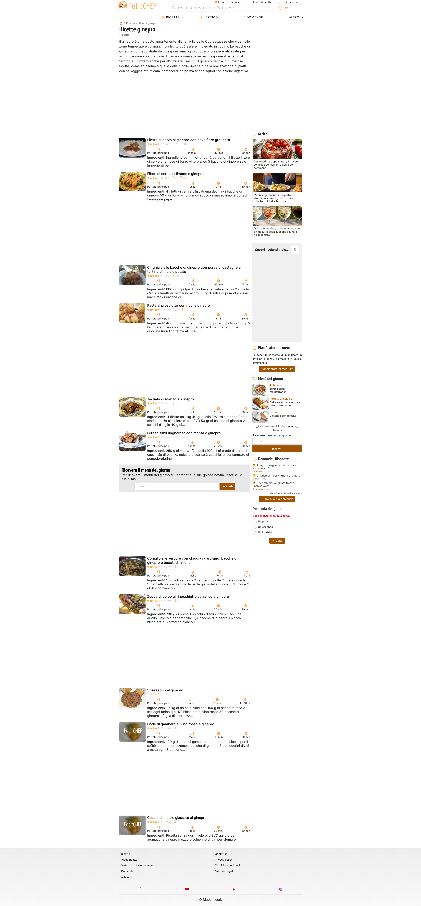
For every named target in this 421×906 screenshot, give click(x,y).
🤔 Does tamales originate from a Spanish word (273, 484)
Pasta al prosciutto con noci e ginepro (178, 305)
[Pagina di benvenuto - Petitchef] (121, 23)
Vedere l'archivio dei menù (276, 426)
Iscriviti (227, 486)
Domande (254, 17)
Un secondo (265, 526)
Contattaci (221, 854)
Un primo (264, 521)
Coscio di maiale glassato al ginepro (177, 818)
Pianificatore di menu (275, 369)
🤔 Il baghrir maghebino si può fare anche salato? (274, 467)
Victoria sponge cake (283, 415)
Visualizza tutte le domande (285, 493)
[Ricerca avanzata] (286, 8)
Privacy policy (224, 859)
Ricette (172, 17)
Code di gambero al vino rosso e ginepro (180, 724)
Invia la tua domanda (278, 499)
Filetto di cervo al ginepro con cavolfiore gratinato (188, 140)
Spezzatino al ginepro (165, 690)
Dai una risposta (260, 471)
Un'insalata (265, 532)
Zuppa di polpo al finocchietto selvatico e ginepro (188, 596)
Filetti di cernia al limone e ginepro (175, 174)
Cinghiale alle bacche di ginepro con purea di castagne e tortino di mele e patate (194, 269)
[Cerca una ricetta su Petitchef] (280, 8)
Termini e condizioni (227, 865)
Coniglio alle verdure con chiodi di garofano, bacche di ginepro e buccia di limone (192, 560)
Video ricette (129, 859)
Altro (293, 17)
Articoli (213, 17)
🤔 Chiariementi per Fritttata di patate (276, 475)
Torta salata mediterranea (278, 390)
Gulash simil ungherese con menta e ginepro (184, 433)
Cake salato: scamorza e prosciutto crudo (285, 404)
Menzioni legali (224, 871)
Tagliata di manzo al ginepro (170, 399)
